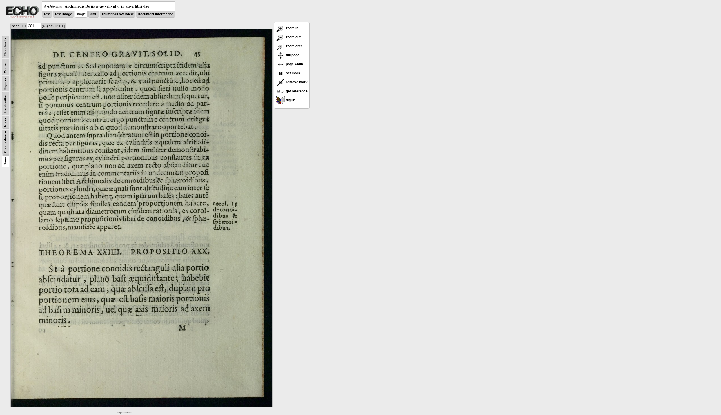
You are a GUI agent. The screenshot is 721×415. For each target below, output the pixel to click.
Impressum (124, 412)
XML (93, 14)
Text (47, 14)
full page (292, 55)
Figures (5, 83)
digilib (290, 100)
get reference (296, 91)
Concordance (5, 142)
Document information (155, 14)
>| (63, 26)
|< (22, 26)
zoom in (291, 28)
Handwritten (5, 103)
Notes (5, 122)
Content (5, 67)
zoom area (294, 46)
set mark (292, 73)
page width (294, 64)
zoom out (293, 37)
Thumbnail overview (117, 14)
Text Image (63, 14)
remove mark (296, 82)
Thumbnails (5, 47)
